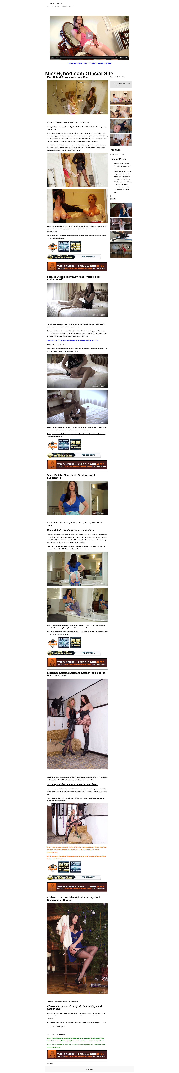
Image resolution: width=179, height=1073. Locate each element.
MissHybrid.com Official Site (55, 4)
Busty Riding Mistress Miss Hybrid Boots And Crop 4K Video (122, 189)
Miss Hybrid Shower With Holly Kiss (67, 77)
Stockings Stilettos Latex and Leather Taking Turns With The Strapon (76, 674)
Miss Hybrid (89, 1069)
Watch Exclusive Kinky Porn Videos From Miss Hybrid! (89, 63)
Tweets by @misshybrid (117, 77)
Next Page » (50, 1063)
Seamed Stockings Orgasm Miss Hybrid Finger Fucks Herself (73, 278)
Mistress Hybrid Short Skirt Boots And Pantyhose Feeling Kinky (123, 166)
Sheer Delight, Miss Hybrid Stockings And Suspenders (71, 476)
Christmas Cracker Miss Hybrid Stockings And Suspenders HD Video (73, 898)
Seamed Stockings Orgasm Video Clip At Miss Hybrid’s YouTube (72, 340)
